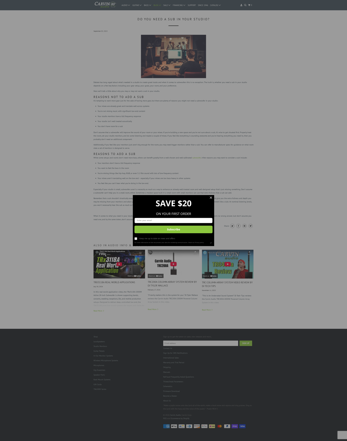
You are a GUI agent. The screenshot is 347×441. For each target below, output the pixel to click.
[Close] (211, 198)
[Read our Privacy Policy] (211, 242)
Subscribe (173, 229)
